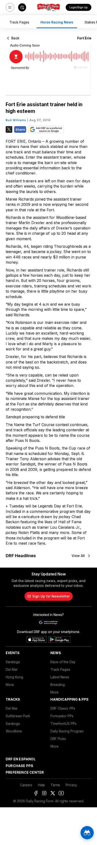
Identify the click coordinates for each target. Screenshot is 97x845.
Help (41, 785)
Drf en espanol (21, 759)
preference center (25, 772)
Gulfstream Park (18, 716)
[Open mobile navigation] (10, 7)
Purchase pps (19, 766)
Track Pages (60, 669)
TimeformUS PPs (63, 723)
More (10, 685)
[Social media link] (36, 793)
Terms (55, 785)
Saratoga (13, 662)
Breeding (57, 685)
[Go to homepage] (48, 7)
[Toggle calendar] (22, 7)
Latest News (59, 677)
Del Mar (12, 669)
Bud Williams (16, 120)
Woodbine (14, 731)
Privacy (71, 785)
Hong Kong (14, 677)
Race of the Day (63, 662)
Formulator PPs (61, 716)
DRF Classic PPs (62, 708)
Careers (26, 785)
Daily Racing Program (67, 731)
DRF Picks (58, 739)
